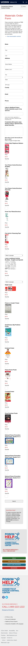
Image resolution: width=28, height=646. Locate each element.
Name (6, 44)
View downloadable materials (14, 36)
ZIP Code (7, 84)
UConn (3, 640)
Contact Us (9, 637)
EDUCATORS (14, 568)
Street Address (8, 64)
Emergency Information (8, 610)
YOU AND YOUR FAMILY (14, 561)
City (6, 74)
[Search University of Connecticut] (23, 2)
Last (6, 55)
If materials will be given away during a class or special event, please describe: (13, 123)
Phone (7, 101)
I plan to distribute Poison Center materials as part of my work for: (13, 109)
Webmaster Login (5, 642)
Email (6, 94)
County (7, 87)
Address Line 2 (8, 69)
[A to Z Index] (26, 2)
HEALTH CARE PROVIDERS (14, 564)
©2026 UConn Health (12, 640)
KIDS (13, 558)
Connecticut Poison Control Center (7, 7)
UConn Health (4, 630)
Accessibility (12, 630)
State (6, 79)
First (6, 50)
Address (7, 58)
